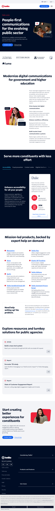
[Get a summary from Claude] (11, 464)
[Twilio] (5, 6)
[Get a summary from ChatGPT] (3, 464)
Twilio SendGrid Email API (16, 286)
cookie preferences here (47, 500)
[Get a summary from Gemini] (7, 464)
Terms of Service (4, 503)
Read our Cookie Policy (5, 509)
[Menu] (51, 6)
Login (51, 1)
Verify (9, 274)
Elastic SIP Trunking (38, 260)
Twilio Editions (36, 272)
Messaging (11, 251)
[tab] (7, 167)
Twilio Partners (39, 309)
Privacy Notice (37, 501)
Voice (9, 260)
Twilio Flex (35, 251)
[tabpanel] (27, 197)
